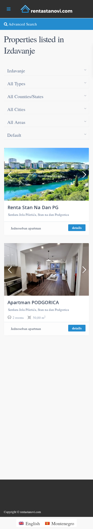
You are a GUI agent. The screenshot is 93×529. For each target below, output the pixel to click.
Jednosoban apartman (26, 228)
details (77, 227)
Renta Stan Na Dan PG (32, 207)
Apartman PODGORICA (33, 302)
